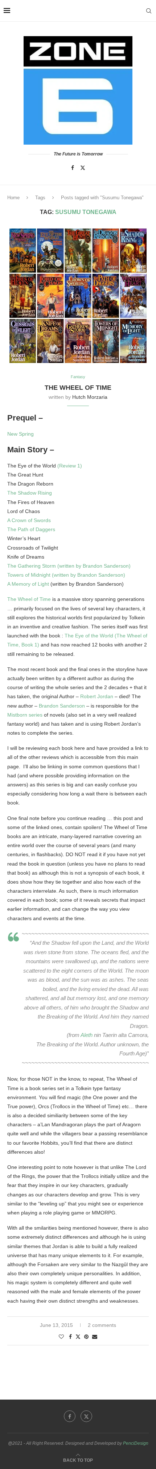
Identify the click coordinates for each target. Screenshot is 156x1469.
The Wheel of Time (29, 599)
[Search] (148, 10)
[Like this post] (61, 1337)
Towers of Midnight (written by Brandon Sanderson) (66, 575)
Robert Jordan (96, 696)
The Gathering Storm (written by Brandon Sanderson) (69, 566)
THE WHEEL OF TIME (78, 387)
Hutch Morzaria (89, 397)
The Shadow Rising (29, 493)
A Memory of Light (28, 584)
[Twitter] (82, 167)
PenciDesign (135, 1443)
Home (13, 197)
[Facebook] (72, 167)
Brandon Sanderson (62, 706)
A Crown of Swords (29, 520)
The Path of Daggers (31, 529)
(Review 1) (69, 466)
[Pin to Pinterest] (86, 1337)
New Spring (20, 434)
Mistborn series (24, 715)
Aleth (87, 1035)
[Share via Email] (94, 1337)
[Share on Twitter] (78, 1336)
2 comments (102, 1325)
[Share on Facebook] (70, 1337)
